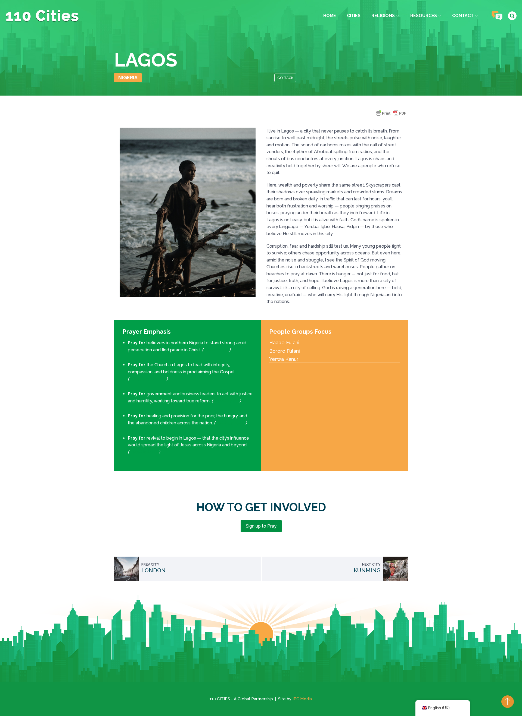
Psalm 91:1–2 (216, 349)
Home (329, 15)
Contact (463, 15)
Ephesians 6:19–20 (147, 378)
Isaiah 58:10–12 (230, 422)
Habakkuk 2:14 (144, 452)
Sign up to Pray (261, 526)
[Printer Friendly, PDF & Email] (391, 115)
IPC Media (302, 698)
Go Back (285, 78)
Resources (423, 15)
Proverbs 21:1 (226, 400)
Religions (383, 15)
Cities (354, 15)
